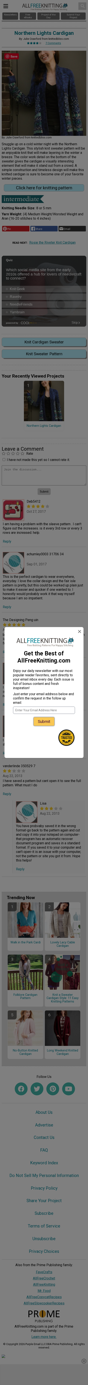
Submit (44, 721)
